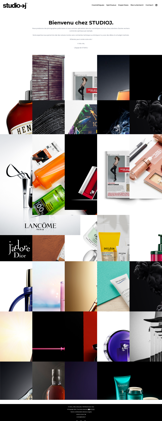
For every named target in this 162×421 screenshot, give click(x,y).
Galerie (40, 140)
